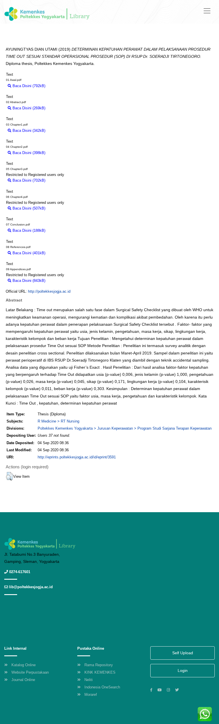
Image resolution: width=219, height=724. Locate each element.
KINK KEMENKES (99, 672)
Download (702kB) (63, 180)
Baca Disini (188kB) (28, 230)
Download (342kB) (63, 130)
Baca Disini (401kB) (28, 253)
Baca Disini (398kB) (28, 153)
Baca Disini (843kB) (28, 280)
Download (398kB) (63, 153)
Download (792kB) (63, 86)
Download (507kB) (63, 208)
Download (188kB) (63, 230)
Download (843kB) (63, 280)
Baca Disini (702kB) (28, 180)
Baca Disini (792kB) (28, 86)
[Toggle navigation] (207, 10)
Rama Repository (98, 665)
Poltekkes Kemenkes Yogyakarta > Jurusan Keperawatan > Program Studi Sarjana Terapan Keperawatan (125, 428)
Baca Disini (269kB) (28, 108)
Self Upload (182, 653)
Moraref (90, 694)
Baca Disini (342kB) (28, 130)
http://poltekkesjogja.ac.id (49, 291)
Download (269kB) (63, 108)
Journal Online (23, 680)
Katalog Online (23, 665)
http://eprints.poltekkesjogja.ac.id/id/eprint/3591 (77, 457)
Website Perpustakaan (30, 672)
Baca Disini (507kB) (28, 208)
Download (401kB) (63, 253)
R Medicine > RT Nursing (58, 421)
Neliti (88, 680)
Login (183, 670)
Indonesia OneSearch (102, 687)
